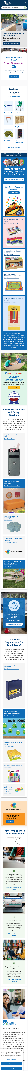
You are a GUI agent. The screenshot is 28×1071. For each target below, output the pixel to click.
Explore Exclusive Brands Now (14, 184)
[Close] (21, 1050)
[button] (25, 3)
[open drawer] (2, 3)
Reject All (11, 1063)
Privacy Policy (13, 1056)
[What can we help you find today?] (25, 7)
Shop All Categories (14, 102)
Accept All (11, 1068)
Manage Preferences (11, 1059)
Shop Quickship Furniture (14, 635)
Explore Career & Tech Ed (11, 43)
